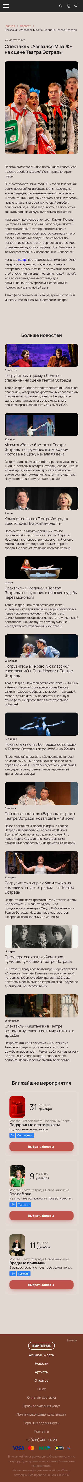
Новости (41, 1363)
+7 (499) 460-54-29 (41, 1440)
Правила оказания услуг (41, 1406)
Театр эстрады (41, 1345)
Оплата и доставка (41, 1397)
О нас (41, 1389)
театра (23, 259)
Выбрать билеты (41, 1146)
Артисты (41, 1372)
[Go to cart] (76, 6)
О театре (41, 1380)
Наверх (72, 1340)
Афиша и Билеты (41, 1355)
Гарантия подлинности (41, 1423)
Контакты (41, 1431)
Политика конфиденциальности (41, 1414)
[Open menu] (6, 6)
